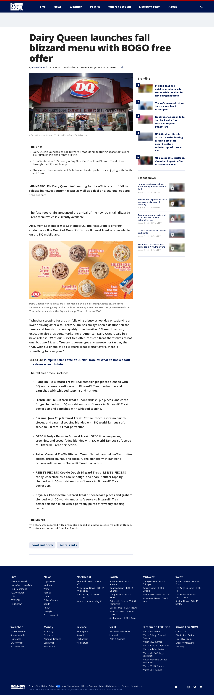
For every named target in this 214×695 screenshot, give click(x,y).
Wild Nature (82, 642)
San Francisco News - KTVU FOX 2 (186, 596)
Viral (113, 627)
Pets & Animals (117, 638)
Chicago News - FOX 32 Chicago (155, 583)
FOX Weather (17, 592)
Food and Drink (71, 67)
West (179, 577)
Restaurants (68, 545)
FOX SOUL (15, 600)
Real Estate (49, 646)
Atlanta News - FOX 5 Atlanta (120, 583)
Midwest (149, 577)
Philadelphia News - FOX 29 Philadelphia (90, 589)
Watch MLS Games (152, 669)
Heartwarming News (120, 631)
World (47, 588)
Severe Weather (18, 635)
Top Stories (49, 581)
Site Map (179, 646)
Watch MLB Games (152, 641)
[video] (177, 187)
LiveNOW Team (183, 638)
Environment (16, 642)
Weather (16, 627)
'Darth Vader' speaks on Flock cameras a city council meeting (152, 202)
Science (81, 627)
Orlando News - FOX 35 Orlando (121, 589)
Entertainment (51, 615)
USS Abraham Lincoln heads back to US (152, 231)
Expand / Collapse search (202, 6)
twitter (194, 687)
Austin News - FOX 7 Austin (123, 617)
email (201, 687)
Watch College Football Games (154, 636)
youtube (175, 687)
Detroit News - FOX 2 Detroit (153, 589)
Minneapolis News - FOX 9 (156, 594)
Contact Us (181, 631)
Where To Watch (19, 581)
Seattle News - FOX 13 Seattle (186, 602)
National (48, 585)
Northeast (83, 577)
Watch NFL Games (152, 631)
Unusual (114, 635)
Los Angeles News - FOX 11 (188, 589)
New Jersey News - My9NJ (89, 601)
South (114, 577)
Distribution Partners (185, 635)
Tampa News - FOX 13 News (121, 596)
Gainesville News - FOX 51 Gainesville (123, 602)
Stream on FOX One (156, 627)
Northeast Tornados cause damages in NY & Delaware (151, 245)
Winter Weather (18, 631)
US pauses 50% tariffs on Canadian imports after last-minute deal (170, 161)
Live (13, 577)
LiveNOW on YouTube (21, 585)
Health (47, 607)
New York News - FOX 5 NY (88, 583)
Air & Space (82, 631)
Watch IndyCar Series (153, 649)
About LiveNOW (186, 627)
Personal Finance (52, 638)
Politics (47, 592)
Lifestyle (48, 611)
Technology (82, 638)
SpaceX (80, 635)
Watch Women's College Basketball (155, 661)
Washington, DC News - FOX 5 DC (88, 596)
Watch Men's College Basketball (153, 654)
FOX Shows (16, 603)
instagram (188, 687)
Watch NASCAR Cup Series (156, 645)
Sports (47, 603)
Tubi (12, 596)
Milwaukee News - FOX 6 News (155, 600)
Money (48, 627)
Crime (47, 596)
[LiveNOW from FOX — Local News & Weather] (20, 6)
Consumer (49, 642)
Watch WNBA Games (153, 666)
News (47, 577)
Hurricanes (15, 638)
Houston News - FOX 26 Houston (122, 613)
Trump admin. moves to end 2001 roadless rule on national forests (152, 217)
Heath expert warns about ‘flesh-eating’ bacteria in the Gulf (152, 186)
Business (48, 635)
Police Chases (51, 600)
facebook (182, 687)
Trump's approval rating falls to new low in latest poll (169, 106)
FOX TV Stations (54, 67)
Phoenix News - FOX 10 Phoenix (187, 583)
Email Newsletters (184, 642)
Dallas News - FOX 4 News (123, 607)
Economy (48, 631)
